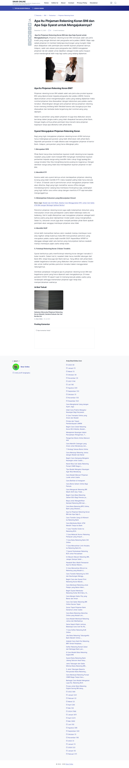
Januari (72, 368)
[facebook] (29, 24)
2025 (71, 741)
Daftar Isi (54, 3)
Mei (71, 708)
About (63, 3)
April (71, 705)
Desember (73, 401)
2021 (71, 381)
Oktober (72, 375)
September (73, 391)
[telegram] (29, 36)
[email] (29, 44)
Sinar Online (19, 1)
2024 (72, 711)
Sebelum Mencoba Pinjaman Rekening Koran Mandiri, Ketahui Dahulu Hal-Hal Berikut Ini (48, 314)
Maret (71, 371)
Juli (71, 385)
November (73, 378)
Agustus (72, 388)
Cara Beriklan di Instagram (75, 481)
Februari (72, 698)
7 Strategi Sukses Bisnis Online (77, 449)
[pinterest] (29, 40)
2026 (71, 747)
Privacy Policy (82, 3)
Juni (71, 724)
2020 (71, 365)
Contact (71, 3)
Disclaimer (94, 3)
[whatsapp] (29, 32)
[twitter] (29, 28)
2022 (71, 692)
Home (46, 3)
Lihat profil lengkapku (22, 373)
